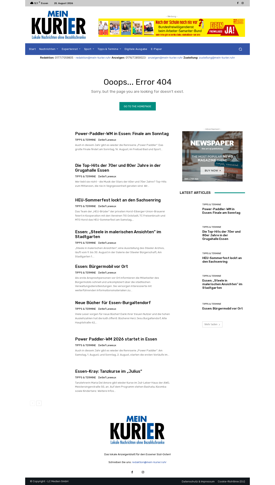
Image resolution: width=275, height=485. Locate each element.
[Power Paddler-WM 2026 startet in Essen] (51, 346)
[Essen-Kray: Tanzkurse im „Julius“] (51, 381)
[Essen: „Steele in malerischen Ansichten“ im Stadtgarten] (51, 244)
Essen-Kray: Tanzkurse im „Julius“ (108, 371)
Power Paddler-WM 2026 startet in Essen (116, 339)
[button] (240, 49)
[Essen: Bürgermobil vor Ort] (51, 278)
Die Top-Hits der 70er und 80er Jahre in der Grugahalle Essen (221, 235)
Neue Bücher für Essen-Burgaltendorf (113, 302)
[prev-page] (32, 403)
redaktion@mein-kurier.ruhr (93, 57)
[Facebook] (237, 3)
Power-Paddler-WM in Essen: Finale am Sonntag (122, 133)
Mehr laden (211, 324)
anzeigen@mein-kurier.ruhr (165, 57)
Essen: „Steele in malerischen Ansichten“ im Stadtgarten (222, 284)
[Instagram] (242, 3)
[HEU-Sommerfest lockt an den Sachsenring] (51, 209)
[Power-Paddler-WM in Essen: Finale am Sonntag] (51, 141)
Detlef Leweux (107, 139)
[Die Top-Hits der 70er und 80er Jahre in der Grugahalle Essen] (51, 175)
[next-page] (38, 403)
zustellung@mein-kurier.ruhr (217, 57)
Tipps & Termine (85, 139)
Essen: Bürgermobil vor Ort (101, 266)
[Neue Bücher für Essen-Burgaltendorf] (51, 312)
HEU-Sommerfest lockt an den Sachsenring (118, 200)
